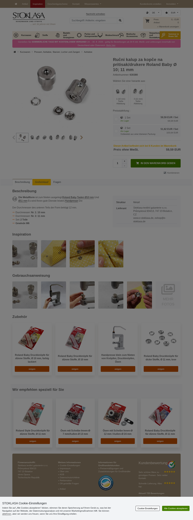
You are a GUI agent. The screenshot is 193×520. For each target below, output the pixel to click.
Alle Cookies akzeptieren (176, 508)
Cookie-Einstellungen (148, 508)
